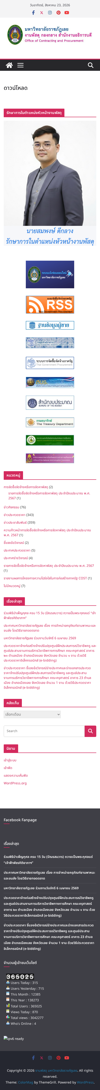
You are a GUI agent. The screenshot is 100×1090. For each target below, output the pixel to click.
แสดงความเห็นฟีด (16, 775)
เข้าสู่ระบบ (10, 760)
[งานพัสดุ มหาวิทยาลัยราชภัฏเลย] (9, 65)
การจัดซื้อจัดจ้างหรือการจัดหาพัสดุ (26, 487)
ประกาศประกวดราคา (17, 550)
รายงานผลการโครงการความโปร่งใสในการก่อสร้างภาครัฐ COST (45, 578)
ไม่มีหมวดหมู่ (12, 586)
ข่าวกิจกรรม (11, 507)
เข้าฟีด (8, 768)
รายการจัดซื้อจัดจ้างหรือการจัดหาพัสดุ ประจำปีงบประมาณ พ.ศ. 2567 (49, 565)
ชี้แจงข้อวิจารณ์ (14, 542)
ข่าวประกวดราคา (14, 515)
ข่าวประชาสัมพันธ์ (15, 522)
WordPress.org (15, 783)
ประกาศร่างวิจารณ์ (16, 558)
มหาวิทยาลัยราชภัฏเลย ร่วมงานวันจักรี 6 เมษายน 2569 (40, 638)
